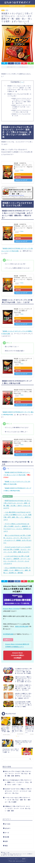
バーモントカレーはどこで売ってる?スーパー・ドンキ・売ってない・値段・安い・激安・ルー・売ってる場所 (18, 800)
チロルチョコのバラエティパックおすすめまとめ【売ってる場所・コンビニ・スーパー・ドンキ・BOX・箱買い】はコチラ (17, 549)
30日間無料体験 (8, 634)
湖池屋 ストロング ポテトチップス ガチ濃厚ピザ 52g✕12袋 (23, 310)
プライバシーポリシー (14, 858)
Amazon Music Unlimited (11, 608)
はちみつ (7, 828)
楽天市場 (18, 177)
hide (22, 82)
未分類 (7, 837)
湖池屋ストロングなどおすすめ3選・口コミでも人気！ (19, 95)
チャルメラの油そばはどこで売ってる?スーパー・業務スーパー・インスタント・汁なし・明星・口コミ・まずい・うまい (18, 782)
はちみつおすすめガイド (17, 2)
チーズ (7, 832)
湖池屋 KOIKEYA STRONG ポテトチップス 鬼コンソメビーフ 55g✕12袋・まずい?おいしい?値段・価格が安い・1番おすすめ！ (21, 101)
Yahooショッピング (21, 180)
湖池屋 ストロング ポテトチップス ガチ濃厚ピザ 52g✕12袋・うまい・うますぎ (21, 106)
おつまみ (7, 824)
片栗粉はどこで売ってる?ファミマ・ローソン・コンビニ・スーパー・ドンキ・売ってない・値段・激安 (17, 808)
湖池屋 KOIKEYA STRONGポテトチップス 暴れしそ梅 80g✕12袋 (21, 111)
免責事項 (24, 858)
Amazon (18, 174)
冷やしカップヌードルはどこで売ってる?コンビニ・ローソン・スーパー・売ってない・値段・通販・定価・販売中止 (18, 773)
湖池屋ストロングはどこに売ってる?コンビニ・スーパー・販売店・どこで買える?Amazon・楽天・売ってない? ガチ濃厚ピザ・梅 (19, 88)
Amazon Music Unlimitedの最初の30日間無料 (17, 655)
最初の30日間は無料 (21, 626)
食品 (3, 10)
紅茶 (6, 841)
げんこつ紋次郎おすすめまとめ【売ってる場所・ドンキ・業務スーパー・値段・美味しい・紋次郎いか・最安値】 (17, 570)
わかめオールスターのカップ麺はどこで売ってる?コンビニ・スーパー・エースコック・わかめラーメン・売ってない (18, 791)
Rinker (21, 170)
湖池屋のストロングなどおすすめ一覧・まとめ (21, 114)
